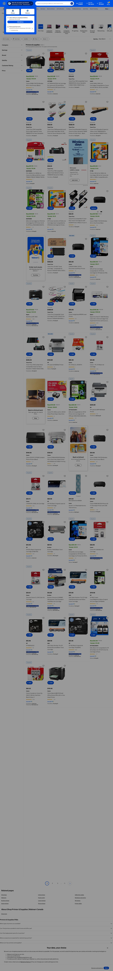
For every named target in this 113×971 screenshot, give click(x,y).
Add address (20, 22)
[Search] (71, 3)
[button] (90, 3)
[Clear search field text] (68, 3)
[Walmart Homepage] (4, 3)
